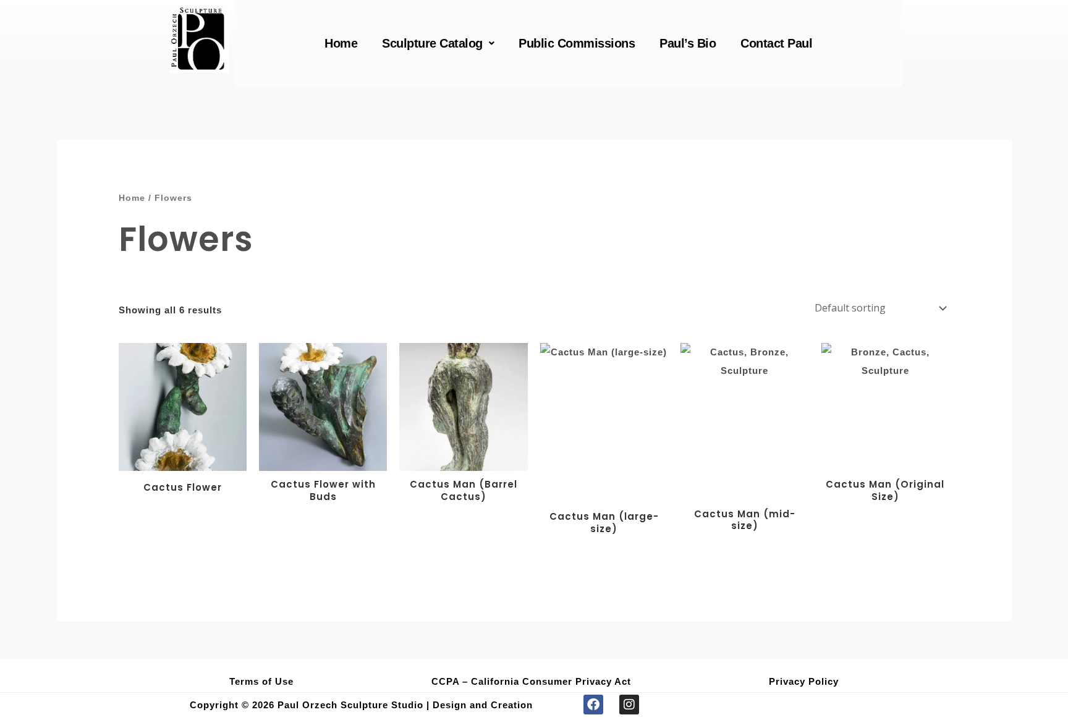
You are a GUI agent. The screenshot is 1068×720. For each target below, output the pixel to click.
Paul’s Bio (687, 43)
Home (340, 43)
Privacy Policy (804, 681)
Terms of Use (261, 681)
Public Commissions (577, 43)
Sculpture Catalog (432, 43)
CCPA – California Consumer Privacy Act (531, 681)
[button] (438, 43)
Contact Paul (776, 43)
